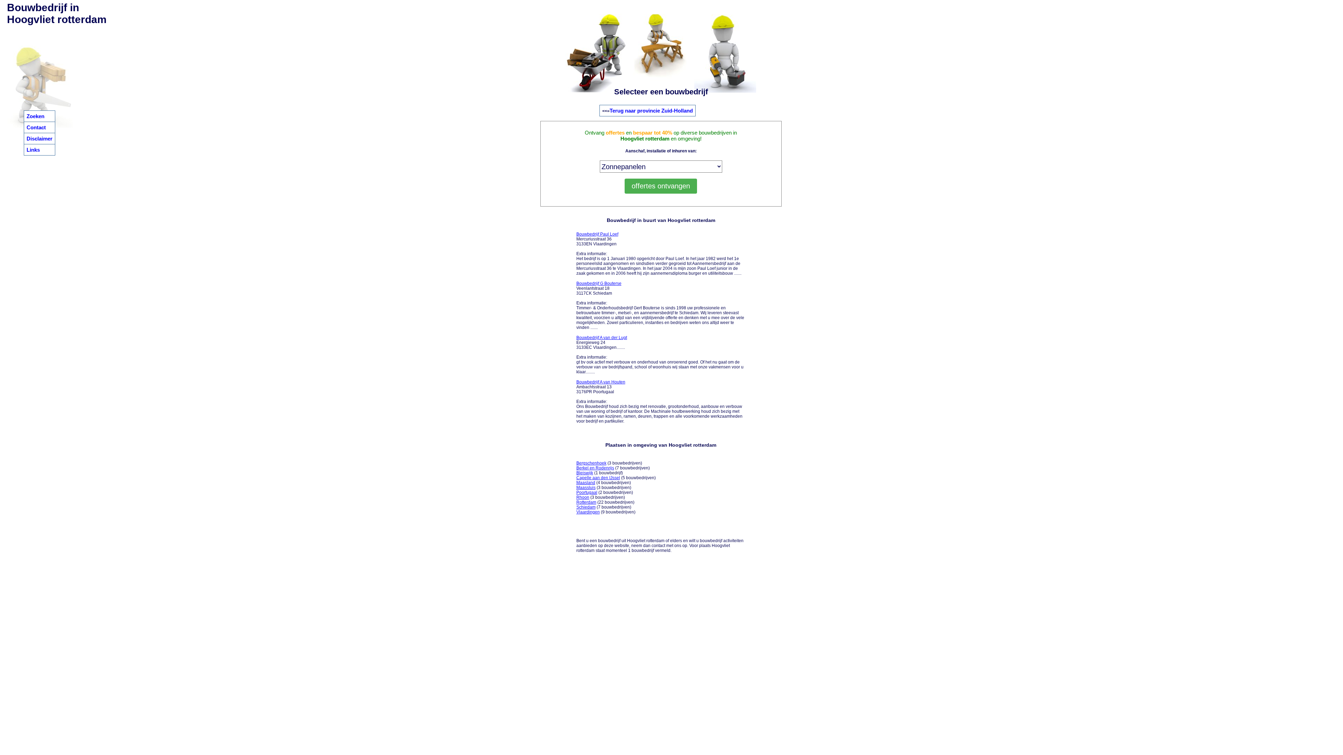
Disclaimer (39, 139)
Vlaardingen (588, 512)
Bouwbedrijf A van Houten (600, 382)
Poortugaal (586, 492)
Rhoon (582, 497)
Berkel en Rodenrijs (595, 468)
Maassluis (586, 487)
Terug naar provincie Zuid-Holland (651, 111)
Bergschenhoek (591, 463)
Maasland (585, 482)
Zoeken (35, 116)
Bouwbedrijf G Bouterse (598, 283)
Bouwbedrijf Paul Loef (597, 234)
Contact (36, 127)
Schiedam (586, 507)
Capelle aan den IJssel (598, 477)
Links (33, 150)
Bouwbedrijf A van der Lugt (601, 337)
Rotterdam (586, 502)
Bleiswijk (584, 472)
